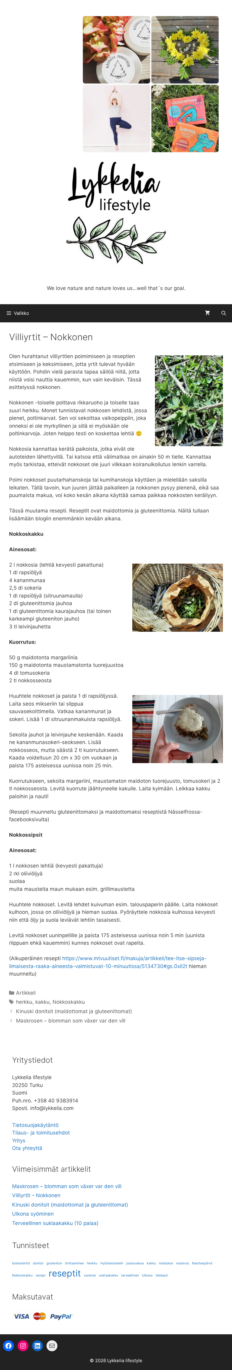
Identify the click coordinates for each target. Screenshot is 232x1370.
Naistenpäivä (202, 1263)
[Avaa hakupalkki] (223, 313)
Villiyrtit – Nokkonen (36, 1195)
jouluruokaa (135, 1263)
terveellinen (130, 1275)
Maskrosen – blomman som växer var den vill (70, 1021)
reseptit (65, 1273)
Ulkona (147, 1275)
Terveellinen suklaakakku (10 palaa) (55, 1223)
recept (41, 1275)
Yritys (18, 1141)
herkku (24, 1002)
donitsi (38, 1263)
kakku (42, 1002)
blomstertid (21, 1263)
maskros (182, 1263)
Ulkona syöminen (33, 1214)
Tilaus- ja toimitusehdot (41, 1133)
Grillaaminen (74, 1263)
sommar (90, 1275)
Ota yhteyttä (27, 1148)
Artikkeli (26, 993)
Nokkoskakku (69, 1002)
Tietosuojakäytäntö (35, 1125)
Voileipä (162, 1275)
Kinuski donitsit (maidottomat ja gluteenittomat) (74, 1011)
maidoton (166, 1263)
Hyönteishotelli (111, 1263)
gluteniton (54, 1263)
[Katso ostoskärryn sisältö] (207, 313)
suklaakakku (108, 1275)
